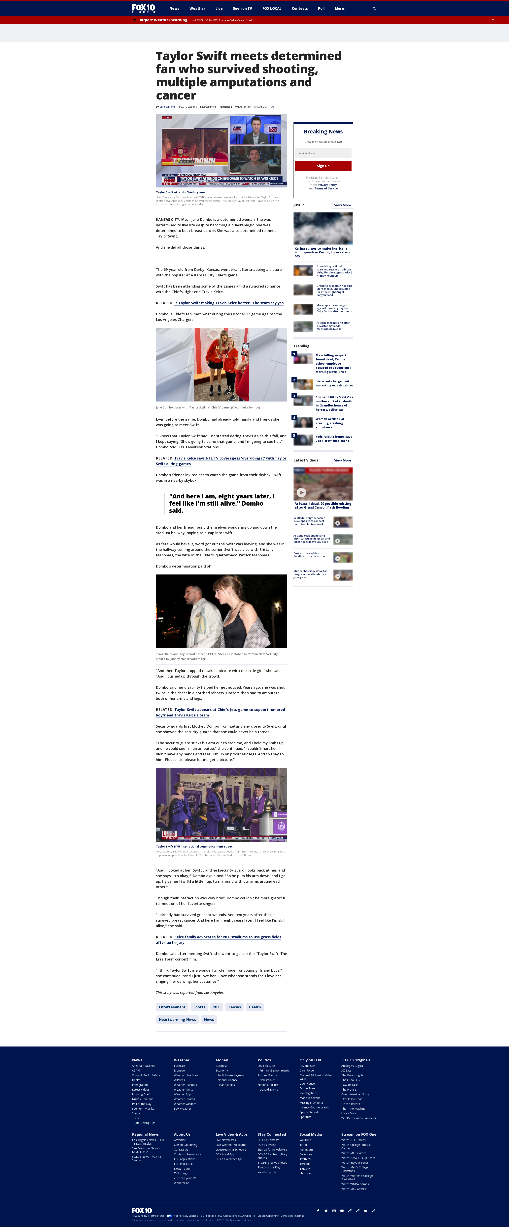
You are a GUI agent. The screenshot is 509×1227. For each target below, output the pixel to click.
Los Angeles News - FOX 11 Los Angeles (148, 1141)
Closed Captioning (185, 1145)
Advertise (180, 1140)
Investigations (309, 1093)
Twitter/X (305, 1159)
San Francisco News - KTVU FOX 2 (146, 1150)
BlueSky (305, 1168)
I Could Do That (351, 1099)
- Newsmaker (266, 1080)
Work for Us (181, 1183)
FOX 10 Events (267, 1145)
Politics (264, 1060)
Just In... (300, 205)
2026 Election (266, 1066)
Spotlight (305, 1117)
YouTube (305, 1140)
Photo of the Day (269, 1167)
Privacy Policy (327, 185)
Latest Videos (305, 460)
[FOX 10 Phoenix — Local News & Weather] (145, 8)
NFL (216, 1007)
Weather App (182, 1094)
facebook (318, 1211)
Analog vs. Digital (352, 1066)
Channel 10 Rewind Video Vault (316, 1077)
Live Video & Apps (232, 1134)
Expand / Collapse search (374, 9)
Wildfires (179, 1080)
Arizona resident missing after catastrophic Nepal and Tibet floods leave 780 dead (311, 539)
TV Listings (181, 1173)
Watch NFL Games (353, 1140)
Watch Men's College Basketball (354, 1169)
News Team (182, 1168)
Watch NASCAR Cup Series (358, 1158)
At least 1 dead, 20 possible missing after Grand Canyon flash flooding (323, 505)
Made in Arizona (310, 1098)
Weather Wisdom (185, 1104)
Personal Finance (227, 1080)
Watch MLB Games (353, 1153)
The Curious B (350, 1080)
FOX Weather (182, 1108)
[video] (323, 484)
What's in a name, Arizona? (358, 1118)
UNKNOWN (348, 1113)
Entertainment (208, 106)
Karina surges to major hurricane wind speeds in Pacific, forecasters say (322, 252)
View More (342, 205)
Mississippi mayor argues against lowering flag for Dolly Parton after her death (334, 308)
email (366, 1211)
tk (350, 1211)
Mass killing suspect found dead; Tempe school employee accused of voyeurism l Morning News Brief (333, 363)
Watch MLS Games (353, 1189)
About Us (182, 1134)
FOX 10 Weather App (229, 1159)
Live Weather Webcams (231, 1145)
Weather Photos (184, 1099)
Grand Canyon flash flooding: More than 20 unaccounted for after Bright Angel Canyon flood (335, 290)
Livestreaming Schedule (231, 1149)
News (209, 1019)
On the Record (350, 1104)
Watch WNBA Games (355, 1184)
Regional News (145, 1134)
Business (221, 1066)
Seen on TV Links (143, 1108)
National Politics (268, 1085)
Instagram (306, 1149)
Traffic (136, 1118)
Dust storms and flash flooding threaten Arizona (309, 554)
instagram (334, 1211)
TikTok (304, 1145)
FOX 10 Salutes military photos (272, 1156)
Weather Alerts (183, 1089)
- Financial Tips (225, 1085)
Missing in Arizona (311, 1102)
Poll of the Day (141, 1104)
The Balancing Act (353, 1075)
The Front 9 (348, 1089)
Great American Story (355, 1094)
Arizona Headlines (143, 1066)
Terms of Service (326, 188)
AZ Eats (346, 1070)
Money (222, 1060)
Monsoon (180, 1070)
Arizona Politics (267, 1075)
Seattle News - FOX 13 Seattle (146, 1158)
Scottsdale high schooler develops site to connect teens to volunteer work (309, 521)
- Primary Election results (274, 1070)
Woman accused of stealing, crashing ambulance (330, 423)
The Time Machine (353, 1108)
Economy (222, 1070)
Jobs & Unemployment (230, 1075)
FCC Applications (184, 1159)
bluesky (358, 1211)
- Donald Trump (268, 1089)
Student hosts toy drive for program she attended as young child (310, 574)
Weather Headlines (186, 1075)
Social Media (311, 1134)
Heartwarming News (177, 1019)
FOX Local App (225, 1154)
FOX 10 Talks (349, 1085)
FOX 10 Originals (355, 1060)
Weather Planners (185, 1085)
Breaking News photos (272, 1162)
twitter (326, 1211)
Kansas (234, 1007)
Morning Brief (141, 1094)
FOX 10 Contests (268, 1140)
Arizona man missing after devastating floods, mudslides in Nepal (333, 326)
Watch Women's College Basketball (357, 1177)
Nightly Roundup (142, 1099)
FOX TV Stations (188, 106)
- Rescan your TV (185, 1178)
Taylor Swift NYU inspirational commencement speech (195, 846)
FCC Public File (183, 1164)
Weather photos (268, 1172)
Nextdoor (306, 1173)
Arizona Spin (308, 1066)
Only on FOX (310, 1060)
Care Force (307, 1070)
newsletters (374, 1211)
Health (255, 1007)
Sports (199, 1007)
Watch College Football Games (356, 1146)
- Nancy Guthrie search (314, 1107)
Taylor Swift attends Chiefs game (180, 192)
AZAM (136, 1070)
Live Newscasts (226, 1140)
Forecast (179, 1066)
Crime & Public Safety (146, 1075)
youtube (342, 1211)
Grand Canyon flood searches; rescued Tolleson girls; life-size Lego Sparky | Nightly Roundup (334, 271)
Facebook (306, 1154)
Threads (305, 1164)
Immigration (140, 1085)
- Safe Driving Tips (143, 1123)
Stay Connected (272, 1134)
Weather (181, 1060)
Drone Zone (307, 1088)
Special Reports (310, 1112)
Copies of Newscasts (187, 1154)
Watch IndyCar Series (355, 1162)
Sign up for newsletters (272, 1149)
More (339, 8)
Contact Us (181, 1149)
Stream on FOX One (358, 1134)
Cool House (307, 1083)
